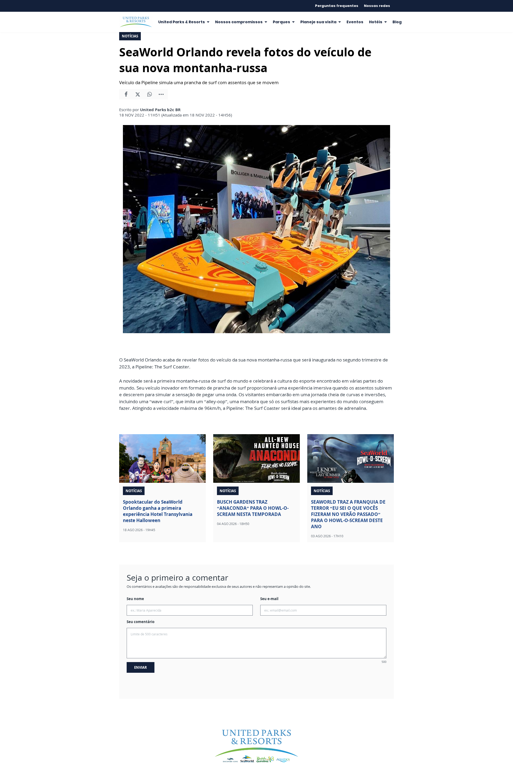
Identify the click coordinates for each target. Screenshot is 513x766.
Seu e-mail (269, 598)
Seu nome (135, 598)
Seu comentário (140, 621)
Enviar (140, 667)
